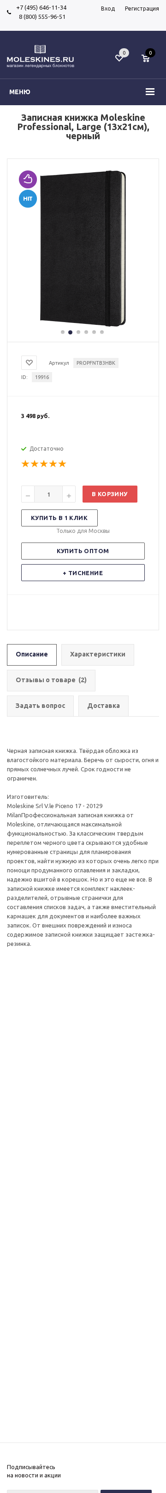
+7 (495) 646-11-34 (41, 7)
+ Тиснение (83, 573)
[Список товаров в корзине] (150, 63)
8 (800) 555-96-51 (40, 16)
